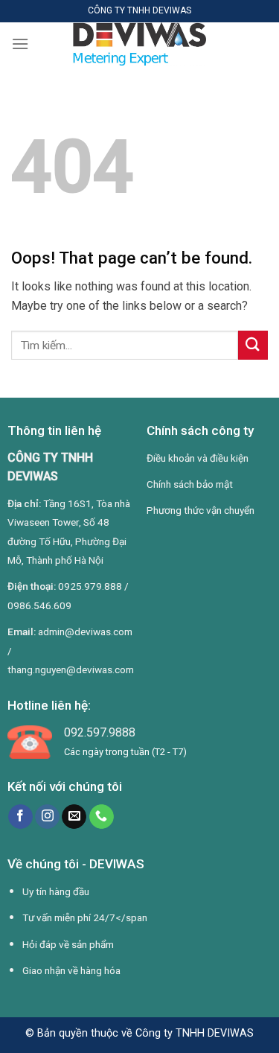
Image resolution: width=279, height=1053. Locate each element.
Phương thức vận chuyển (200, 510)
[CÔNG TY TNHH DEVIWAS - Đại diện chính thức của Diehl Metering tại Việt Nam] (139, 44)
